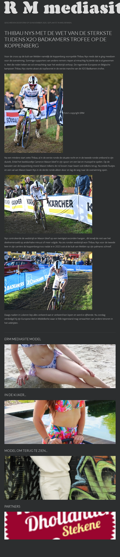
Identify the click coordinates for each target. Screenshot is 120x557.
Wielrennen (65, 22)
